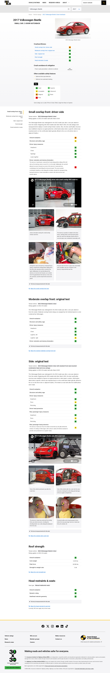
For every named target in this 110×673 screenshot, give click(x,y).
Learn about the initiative (13, 667)
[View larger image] (41, 220)
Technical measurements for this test (40, 284)
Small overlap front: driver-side (43, 47)
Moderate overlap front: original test (45, 50)
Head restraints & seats (41, 60)
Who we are (33, 636)
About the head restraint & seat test (40, 606)
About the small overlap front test (39, 288)
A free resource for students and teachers (90, 641)
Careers (32, 642)
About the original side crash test (39, 536)
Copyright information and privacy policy (84, 668)
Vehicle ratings (34, 2)
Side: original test (39, 54)
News (44, 2)
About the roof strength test (38, 572)
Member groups (34, 639)
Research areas (54, 2)
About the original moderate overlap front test (42, 350)
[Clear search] (68, 9)
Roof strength (38, 57)
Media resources (60, 636)
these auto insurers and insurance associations (56, 665)
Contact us (58, 639)
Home (30, 14)
